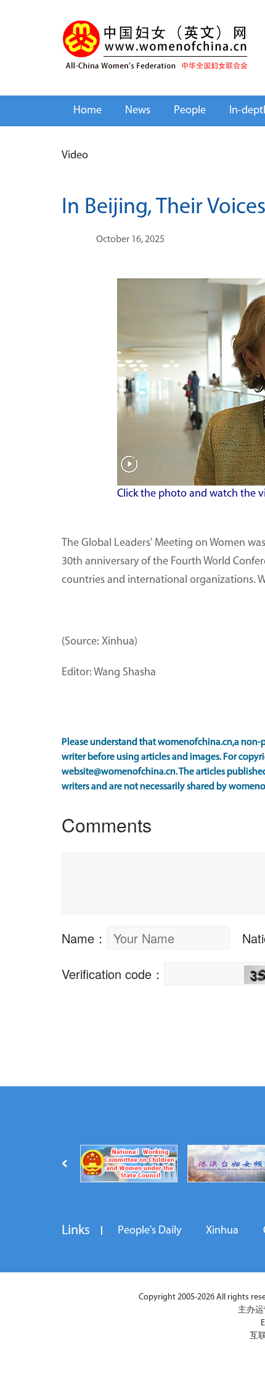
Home (87, 110)
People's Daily (149, 1231)
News (137, 110)
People (190, 110)
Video (75, 155)
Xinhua (222, 1231)
